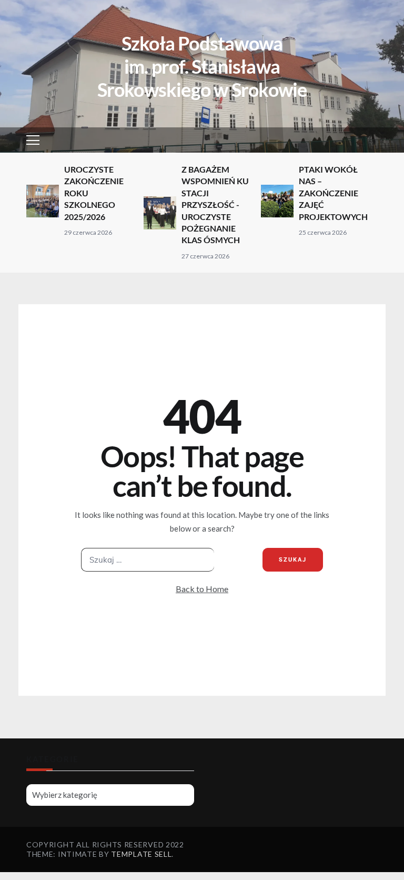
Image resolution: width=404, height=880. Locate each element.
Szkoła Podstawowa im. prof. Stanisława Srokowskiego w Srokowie (202, 66)
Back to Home (202, 589)
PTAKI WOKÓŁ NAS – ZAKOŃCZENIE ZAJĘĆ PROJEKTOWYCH (333, 193)
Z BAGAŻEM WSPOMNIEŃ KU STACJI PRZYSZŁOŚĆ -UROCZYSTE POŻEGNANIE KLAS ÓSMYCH (215, 204)
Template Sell (141, 853)
